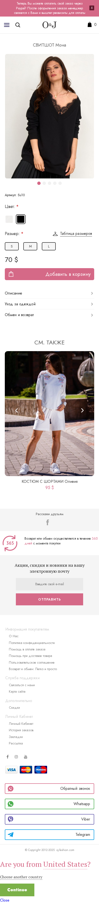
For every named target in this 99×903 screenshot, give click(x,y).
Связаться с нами (22, 685)
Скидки (14, 707)
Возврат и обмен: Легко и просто (33, 669)
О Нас (14, 636)
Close (4, 900)
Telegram (82, 834)
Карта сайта (17, 691)
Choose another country (21, 876)
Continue (17, 890)
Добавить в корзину (68, 274)
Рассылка (16, 743)
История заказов (21, 730)
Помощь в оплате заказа (27, 649)
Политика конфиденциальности (32, 642)
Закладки (16, 736)
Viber (85, 819)
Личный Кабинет (21, 723)
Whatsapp (82, 804)
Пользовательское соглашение (32, 662)
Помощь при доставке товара (30, 655)
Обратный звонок (75, 788)
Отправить (49, 599)
